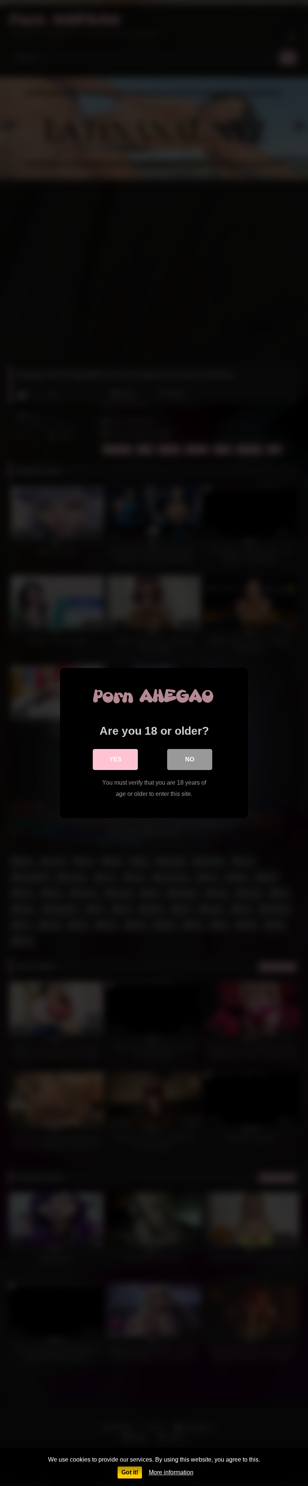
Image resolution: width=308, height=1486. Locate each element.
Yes (115, 759)
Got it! (129, 1472)
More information (171, 1472)
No (189, 759)
